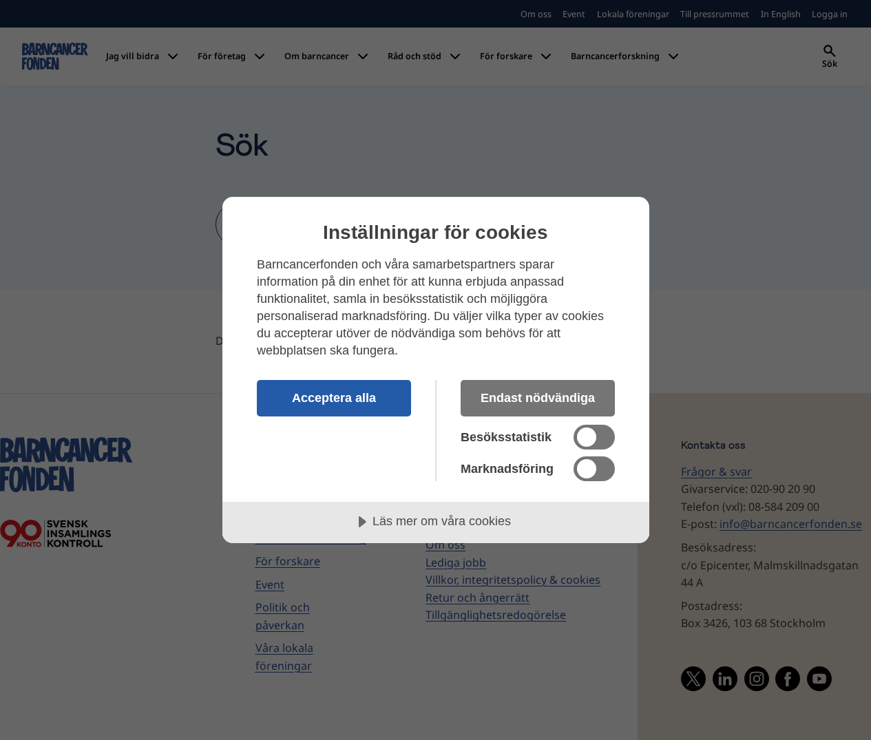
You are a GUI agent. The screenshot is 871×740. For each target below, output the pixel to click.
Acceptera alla (334, 398)
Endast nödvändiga (538, 398)
